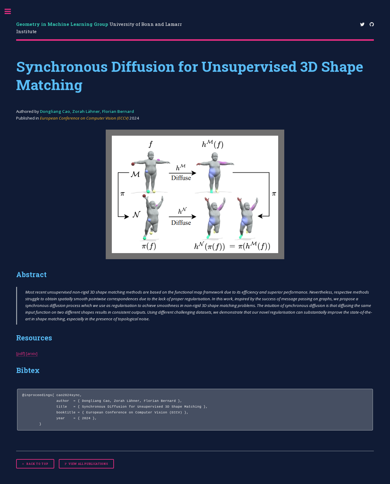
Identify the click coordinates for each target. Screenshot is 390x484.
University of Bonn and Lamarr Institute (99, 28)
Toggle (11, 11)
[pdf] (20, 353)
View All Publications (88, 463)
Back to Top (37, 463)
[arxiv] (31, 353)
